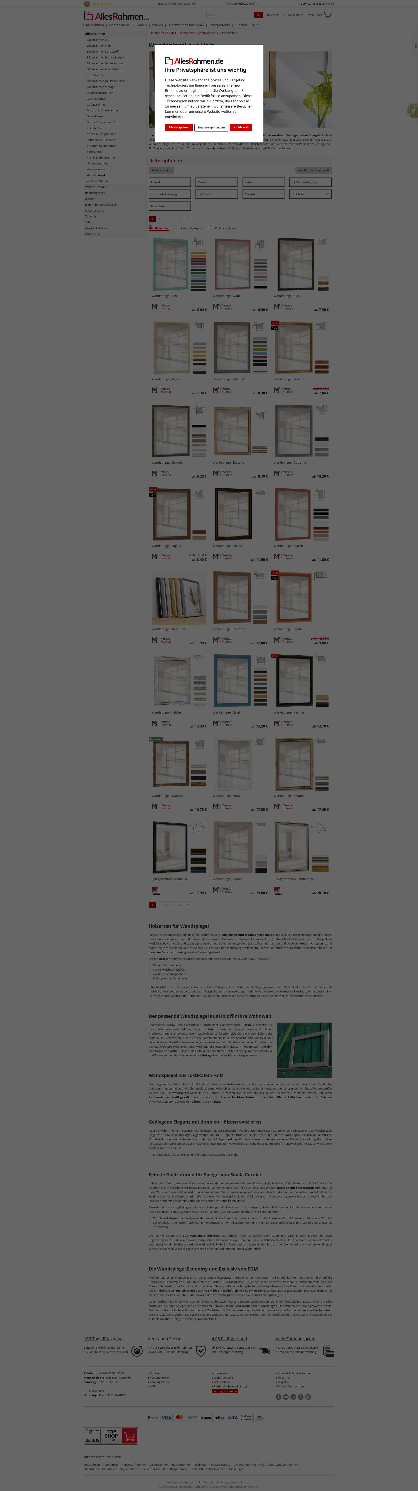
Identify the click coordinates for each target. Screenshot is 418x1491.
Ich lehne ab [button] (241, 127)
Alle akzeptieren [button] (179, 127)
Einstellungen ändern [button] (211, 127)
